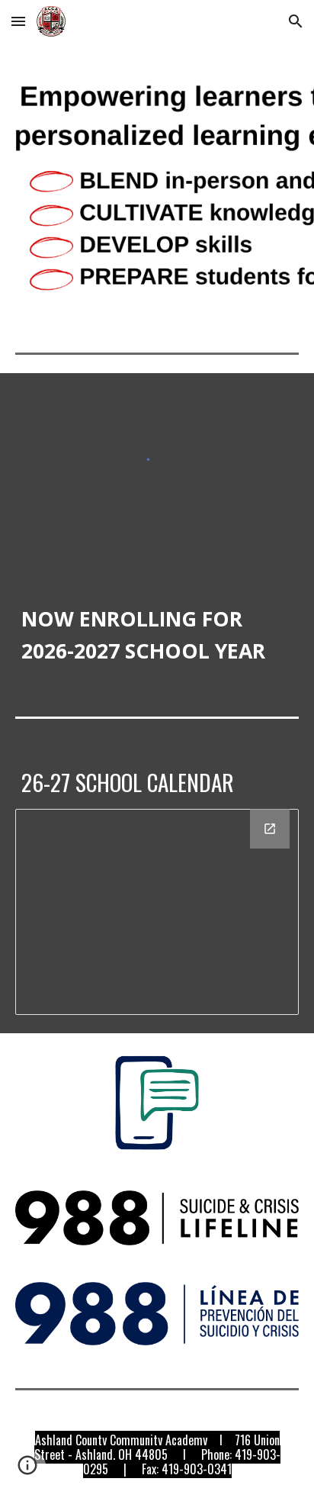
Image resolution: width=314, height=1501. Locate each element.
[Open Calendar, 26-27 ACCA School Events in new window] (270, 829)
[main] (157, 623)
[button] (18, 21)
